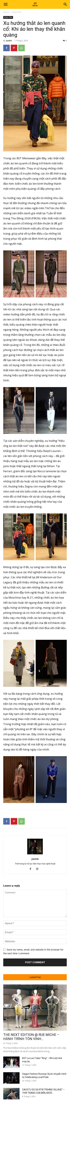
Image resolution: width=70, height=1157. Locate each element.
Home (6, 12)
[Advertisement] (35, 1125)
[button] (5, 4)
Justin (9, 40)
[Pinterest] (14, 48)
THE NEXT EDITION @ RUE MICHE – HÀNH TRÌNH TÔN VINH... (31, 1037)
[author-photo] (35, 854)
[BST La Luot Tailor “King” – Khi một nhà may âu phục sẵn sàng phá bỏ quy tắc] (11, 1062)
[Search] (65, 4)
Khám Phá (16, 12)
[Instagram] (38, 869)
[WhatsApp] (21, 48)
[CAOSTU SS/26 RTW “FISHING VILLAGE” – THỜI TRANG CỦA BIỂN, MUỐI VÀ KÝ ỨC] (11, 1093)
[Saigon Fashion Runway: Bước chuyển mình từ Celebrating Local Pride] (11, 1078)
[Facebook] (6, 48)
